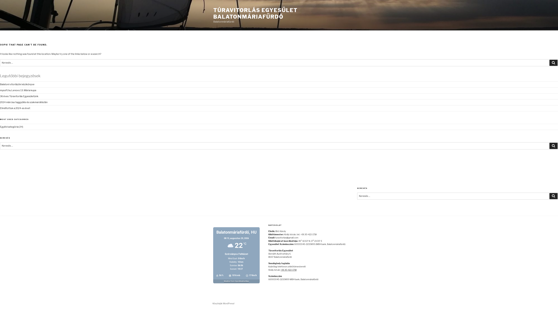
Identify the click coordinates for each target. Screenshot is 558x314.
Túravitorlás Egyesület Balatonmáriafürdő (255, 13)
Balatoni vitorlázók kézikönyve (17, 84)
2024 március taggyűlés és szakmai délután (24, 102)
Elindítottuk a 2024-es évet (15, 108)
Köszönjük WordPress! (223, 303)
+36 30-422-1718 (289, 270)
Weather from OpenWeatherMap (236, 281)
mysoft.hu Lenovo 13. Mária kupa (18, 90)
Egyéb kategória (9, 126)
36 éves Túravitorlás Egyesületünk (19, 96)
